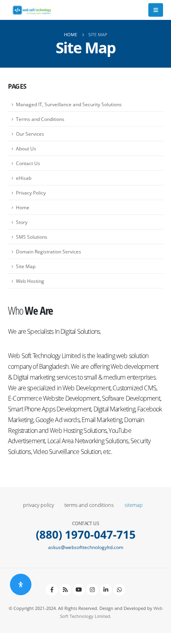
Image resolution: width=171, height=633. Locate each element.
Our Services (30, 133)
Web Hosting (30, 281)
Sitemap (133, 505)
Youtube (79, 590)
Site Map (25, 266)
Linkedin (106, 590)
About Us (26, 148)
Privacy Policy (31, 192)
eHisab (23, 178)
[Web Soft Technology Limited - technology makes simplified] (32, 10)
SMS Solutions (31, 237)
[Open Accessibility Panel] (20, 584)
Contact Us (28, 163)
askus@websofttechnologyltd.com (85, 547)
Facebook (52, 590)
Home (22, 207)
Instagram (92, 590)
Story (21, 222)
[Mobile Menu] (155, 10)
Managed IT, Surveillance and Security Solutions (69, 104)
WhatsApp (119, 590)
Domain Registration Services (48, 251)
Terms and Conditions (40, 119)
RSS (65, 590)
